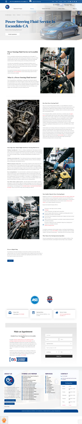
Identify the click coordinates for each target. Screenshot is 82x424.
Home (53, 1)
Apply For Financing (36, 1)
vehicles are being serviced (49, 225)
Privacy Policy (7, 406)
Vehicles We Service (46, 8)
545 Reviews (72, 5)
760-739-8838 (67, 5)
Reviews (60, 1)
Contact (65, 1)
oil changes (46, 209)
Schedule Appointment (12, 34)
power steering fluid (17, 71)
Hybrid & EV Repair (18, 8)
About (57, 1)
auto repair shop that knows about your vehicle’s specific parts (63, 196)
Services (32, 8)
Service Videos (62, 8)
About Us (75, 8)
